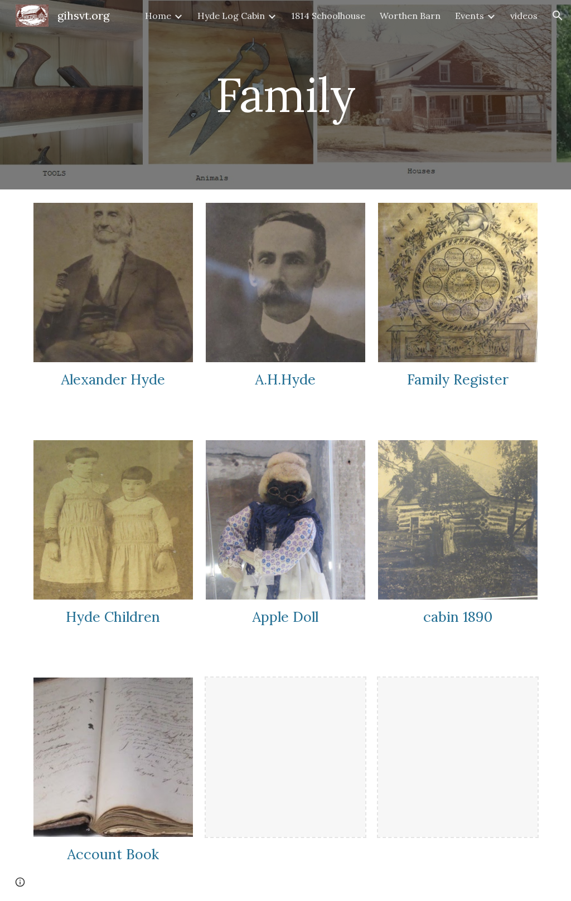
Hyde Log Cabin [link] (231, 15)
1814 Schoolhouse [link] (328, 15)
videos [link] (524, 15)
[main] (285, 94)
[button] (557, 15)
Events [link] (469, 15)
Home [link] (158, 15)
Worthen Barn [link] (410, 15)
